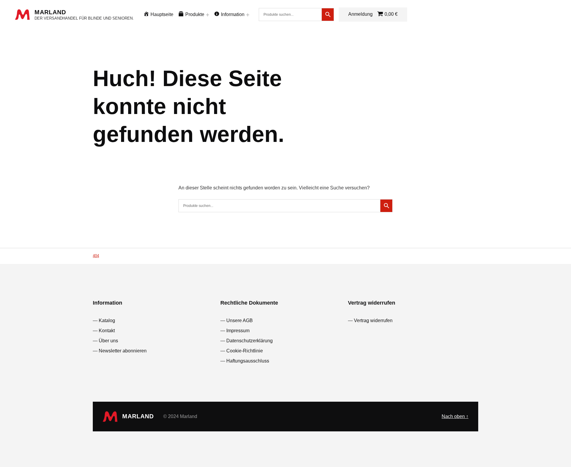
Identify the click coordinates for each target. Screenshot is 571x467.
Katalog (107, 320)
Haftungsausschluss (247, 360)
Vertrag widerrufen (373, 320)
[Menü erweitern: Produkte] (207, 14)
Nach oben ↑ (455, 416)
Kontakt (107, 330)
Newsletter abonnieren (123, 350)
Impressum (238, 330)
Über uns (108, 340)
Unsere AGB (239, 320)
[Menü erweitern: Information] (247, 14)
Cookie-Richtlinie (244, 350)
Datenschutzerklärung (249, 340)
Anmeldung (360, 14)
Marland (50, 12)
